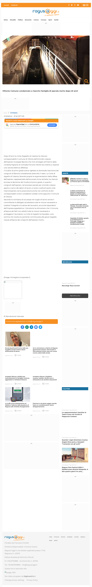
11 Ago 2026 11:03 (80, 212)
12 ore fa (10, 355)
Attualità (13, 20)
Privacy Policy (32, 580)
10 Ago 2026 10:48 (81, 228)
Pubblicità (14, 5)
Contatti (6, 5)
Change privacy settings (14, 580)
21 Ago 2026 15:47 (72, 465)
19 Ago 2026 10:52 (81, 199)
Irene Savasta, (73, 199)
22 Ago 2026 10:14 (71, 283)
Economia (28, 20)
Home (6, 20)
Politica (20, 20)
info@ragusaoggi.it (35, 321)
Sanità (56, 20)
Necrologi (75, 296)
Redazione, (72, 185)
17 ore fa (10, 410)
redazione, (64, 283)
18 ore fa (38, 410)
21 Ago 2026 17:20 (72, 437)
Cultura (36, 20)
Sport (50, 20)
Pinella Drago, (65, 410)
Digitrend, (7, 355)
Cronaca (43, 20)
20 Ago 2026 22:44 (79, 185)
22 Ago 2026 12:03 (73, 410)
